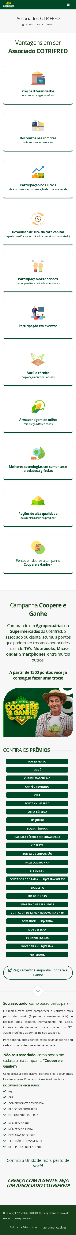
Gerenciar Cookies (54, 1227)
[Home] (23, 24)
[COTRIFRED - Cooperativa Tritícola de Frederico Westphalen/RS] (8, 4)
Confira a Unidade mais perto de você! (38, 1163)
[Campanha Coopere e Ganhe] (38, 712)
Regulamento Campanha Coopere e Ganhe (40, 972)
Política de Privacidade (23, 1227)
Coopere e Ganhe (37, 564)
